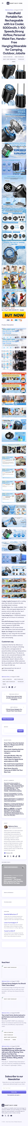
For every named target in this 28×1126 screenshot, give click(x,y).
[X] (10, 856)
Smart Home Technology (9, 59)
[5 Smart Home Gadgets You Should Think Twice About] (14, 709)
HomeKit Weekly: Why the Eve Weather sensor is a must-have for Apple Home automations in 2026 (13, 758)
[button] (2, 3)
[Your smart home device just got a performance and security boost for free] (14, 1004)
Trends (13, 61)
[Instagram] (7, 856)
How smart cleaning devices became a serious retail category (13, 751)
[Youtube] (4, 856)
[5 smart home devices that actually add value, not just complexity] (14, 697)
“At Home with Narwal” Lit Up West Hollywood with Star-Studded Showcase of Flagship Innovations (14, 805)
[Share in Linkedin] (12, 687)
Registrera (6, 803)
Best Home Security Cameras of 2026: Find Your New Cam (13, 770)
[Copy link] (15, 687)
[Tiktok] (16, 856)
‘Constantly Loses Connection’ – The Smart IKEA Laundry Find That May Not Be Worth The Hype (13, 880)
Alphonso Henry (13, 826)
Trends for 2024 (8, 931)
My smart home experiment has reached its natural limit (13, 765)
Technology (21, 59)
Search (6, 726)
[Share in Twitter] (6, 687)
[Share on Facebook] (9, 687)
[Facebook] (13, 856)
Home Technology (19, 56)
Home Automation (8, 56)
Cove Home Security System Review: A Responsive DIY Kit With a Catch (14, 745)
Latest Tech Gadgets (10, 923)
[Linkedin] (19, 856)
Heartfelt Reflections (10, 914)
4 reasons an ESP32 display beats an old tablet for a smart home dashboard (14, 800)
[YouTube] (11, 1115)
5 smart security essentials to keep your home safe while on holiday (13, 795)
